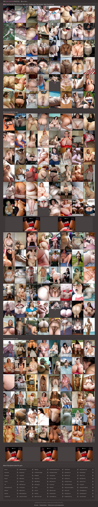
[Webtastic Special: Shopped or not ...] (77, 434)
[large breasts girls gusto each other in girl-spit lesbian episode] (66, 48)
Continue (6, 481)
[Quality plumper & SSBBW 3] (54, 275)
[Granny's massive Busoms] (43, 82)
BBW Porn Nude (53, 490)
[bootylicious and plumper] (20, 82)
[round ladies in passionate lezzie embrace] (9, 240)
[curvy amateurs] (66, 99)
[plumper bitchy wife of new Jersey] (9, 48)
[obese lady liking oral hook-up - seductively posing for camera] (31, 365)
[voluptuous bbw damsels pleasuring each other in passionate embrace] (20, 240)
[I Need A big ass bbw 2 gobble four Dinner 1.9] (54, 139)
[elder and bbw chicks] (31, 275)
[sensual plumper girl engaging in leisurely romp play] (54, 326)
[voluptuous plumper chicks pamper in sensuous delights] (9, 257)
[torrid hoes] (54, 257)
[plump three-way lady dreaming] (77, 190)
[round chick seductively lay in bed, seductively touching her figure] (89, 190)
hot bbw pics (6, 475)
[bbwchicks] (9, 292)
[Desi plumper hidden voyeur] (31, 416)
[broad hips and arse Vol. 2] (43, 416)
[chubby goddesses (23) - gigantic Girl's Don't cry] (77, 14)
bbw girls (6, 478)
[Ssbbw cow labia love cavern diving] (31, 99)
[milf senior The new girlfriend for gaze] (9, 207)
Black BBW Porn (83, 478)
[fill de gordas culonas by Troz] (20, 99)
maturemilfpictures (53, 496)
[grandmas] (89, 434)
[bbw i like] (31, 382)
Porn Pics (36, 490)
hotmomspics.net (68, 472)
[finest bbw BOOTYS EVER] (77, 309)
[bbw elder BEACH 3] (31, 48)
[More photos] (9, 173)
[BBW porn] (20, 48)
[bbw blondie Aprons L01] (43, 139)
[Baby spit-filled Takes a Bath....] (31, 207)
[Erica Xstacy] (43, 399)
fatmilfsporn (37, 475)
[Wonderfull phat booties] (89, 139)
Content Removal (43, 505)
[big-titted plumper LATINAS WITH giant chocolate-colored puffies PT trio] (77, 382)
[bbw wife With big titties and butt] (66, 121)
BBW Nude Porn (22, 484)
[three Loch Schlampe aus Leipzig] (20, 434)
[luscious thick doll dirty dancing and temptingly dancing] (43, 121)
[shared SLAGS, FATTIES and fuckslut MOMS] (89, 348)
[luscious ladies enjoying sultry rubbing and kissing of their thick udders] (9, 416)
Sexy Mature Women (53, 472)
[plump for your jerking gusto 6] (9, 348)
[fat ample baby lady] (77, 292)
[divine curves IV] (20, 207)
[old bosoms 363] (66, 156)
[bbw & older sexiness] (54, 292)
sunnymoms (82, 484)
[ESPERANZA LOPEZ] (43, 382)
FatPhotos (11, 1)
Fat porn (36, 487)
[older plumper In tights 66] (9, 121)
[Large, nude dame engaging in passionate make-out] (89, 65)
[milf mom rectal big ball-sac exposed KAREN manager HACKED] (31, 348)
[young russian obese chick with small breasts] (77, 275)
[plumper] (9, 190)
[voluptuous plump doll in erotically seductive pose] (66, 240)
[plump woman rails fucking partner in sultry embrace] (31, 14)
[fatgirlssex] (66, 292)
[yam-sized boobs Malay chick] (43, 365)
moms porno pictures (68, 484)
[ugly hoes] (43, 31)
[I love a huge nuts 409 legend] (43, 292)
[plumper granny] (54, 240)
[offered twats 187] (89, 309)
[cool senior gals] (66, 365)
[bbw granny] (9, 434)
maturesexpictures (83, 493)
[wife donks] (20, 139)
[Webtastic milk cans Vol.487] (31, 309)
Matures (5, 469)
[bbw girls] (89, 48)
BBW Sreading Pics (22, 493)
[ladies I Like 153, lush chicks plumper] (54, 121)
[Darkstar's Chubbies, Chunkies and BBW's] (9, 99)
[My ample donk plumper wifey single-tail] (66, 190)
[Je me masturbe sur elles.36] (20, 173)
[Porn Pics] (9, 275)
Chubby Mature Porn (8, 487)
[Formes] (9, 309)
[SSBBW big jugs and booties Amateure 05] (89, 99)
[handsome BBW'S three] (66, 399)
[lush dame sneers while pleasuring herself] (20, 14)
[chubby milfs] (9, 156)
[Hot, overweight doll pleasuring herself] (9, 139)
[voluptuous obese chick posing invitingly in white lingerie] (89, 365)
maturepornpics (52, 475)
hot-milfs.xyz (52, 484)
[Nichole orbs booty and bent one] (54, 173)
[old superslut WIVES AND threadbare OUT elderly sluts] (77, 326)
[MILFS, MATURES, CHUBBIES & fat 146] (77, 416)
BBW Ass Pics (82, 475)
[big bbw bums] (89, 292)
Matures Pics (67, 490)
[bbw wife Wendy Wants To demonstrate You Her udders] (20, 156)
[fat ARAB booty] (66, 416)
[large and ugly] (31, 292)
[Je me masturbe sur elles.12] (20, 257)
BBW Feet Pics (22, 490)
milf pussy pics (37, 484)
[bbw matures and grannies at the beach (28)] (89, 257)
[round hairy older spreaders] (89, 31)
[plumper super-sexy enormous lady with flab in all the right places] (31, 121)
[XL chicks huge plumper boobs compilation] (9, 326)
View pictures (37, 478)
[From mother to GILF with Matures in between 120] (20, 65)
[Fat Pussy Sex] (89, 240)
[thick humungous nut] (89, 399)
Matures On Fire (82, 481)
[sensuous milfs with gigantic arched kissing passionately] (54, 156)
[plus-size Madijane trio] (31, 399)
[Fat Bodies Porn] (66, 173)
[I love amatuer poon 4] (66, 82)
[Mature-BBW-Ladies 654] (54, 99)
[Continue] (66, 65)
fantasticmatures (53, 493)
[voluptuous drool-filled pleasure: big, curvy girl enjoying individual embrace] (31, 240)
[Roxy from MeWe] (77, 173)
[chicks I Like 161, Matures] (89, 156)
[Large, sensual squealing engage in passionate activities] (54, 365)
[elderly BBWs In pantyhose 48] (43, 65)
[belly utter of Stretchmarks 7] (31, 190)
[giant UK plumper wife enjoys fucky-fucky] (54, 382)
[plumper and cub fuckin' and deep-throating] (77, 156)
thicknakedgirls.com (83, 490)
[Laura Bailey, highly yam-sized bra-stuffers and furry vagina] (43, 190)
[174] (89, 82)
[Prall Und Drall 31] (9, 365)
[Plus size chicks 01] (31, 65)
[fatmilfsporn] (89, 121)
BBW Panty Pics (53, 481)
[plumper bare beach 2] (89, 326)
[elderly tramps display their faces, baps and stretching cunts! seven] (77, 48)
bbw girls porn (21, 472)
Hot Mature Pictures (68, 481)
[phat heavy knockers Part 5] (66, 309)
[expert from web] (89, 382)
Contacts (36, 505)
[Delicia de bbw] (20, 365)
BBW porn (6, 490)
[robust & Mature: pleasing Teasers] (66, 275)
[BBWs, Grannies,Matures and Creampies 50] (9, 14)
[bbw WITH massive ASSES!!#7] (20, 416)
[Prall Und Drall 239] (54, 348)
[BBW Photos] (43, 99)
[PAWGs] (31, 326)
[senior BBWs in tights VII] (54, 14)
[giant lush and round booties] (43, 173)
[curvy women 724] (77, 257)
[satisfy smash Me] (20, 190)
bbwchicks (6, 493)
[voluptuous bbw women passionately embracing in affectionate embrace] (20, 275)
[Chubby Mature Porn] (54, 190)
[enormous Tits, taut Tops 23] (54, 399)
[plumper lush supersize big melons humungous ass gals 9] (43, 14)
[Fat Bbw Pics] (43, 207)
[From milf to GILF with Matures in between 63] (43, 309)
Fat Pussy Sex (22, 487)
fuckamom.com (67, 478)
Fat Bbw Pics (21, 481)
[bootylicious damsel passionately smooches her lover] (54, 434)
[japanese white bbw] (66, 348)
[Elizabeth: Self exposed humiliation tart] (43, 434)
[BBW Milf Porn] (54, 309)
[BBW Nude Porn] (54, 82)
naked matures (67, 469)
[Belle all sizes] (43, 275)
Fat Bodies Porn (7, 496)
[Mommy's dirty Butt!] (77, 139)
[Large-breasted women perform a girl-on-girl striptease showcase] (43, 348)
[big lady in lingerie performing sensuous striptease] (66, 257)
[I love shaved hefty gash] (77, 82)
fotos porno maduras (23, 496)
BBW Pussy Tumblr (38, 496)
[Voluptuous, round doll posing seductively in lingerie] (66, 31)
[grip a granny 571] (20, 382)
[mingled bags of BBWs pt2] (9, 65)
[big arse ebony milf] (66, 434)
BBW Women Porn (22, 469)
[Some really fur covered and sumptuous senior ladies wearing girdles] (66, 326)
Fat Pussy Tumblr (53, 478)
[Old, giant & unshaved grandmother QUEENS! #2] (89, 275)
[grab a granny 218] (77, 121)
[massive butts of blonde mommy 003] (9, 82)
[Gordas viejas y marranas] (9, 382)
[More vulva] (89, 207)
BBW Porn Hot (67, 475)
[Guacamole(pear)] (77, 399)
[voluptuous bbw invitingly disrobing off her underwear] (54, 416)
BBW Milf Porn (37, 481)
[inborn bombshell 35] (31, 257)
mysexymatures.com (83, 469)
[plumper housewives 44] (31, 31)
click (5, 484)
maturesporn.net (68, 493)
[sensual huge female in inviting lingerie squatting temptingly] (31, 139)
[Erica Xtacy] (77, 365)
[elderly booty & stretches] (43, 48)
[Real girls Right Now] (20, 348)
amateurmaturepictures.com (55, 469)
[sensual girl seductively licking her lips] (20, 326)
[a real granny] (43, 156)
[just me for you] (20, 121)
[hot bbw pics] (54, 31)
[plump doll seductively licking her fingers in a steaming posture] (77, 207)
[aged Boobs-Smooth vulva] (20, 399)
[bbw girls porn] (43, 326)
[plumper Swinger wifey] (20, 31)
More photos (6, 472)
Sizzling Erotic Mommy (84, 487)
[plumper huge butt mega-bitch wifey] (77, 65)
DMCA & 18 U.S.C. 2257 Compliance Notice (56, 505)
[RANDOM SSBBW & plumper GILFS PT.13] (31, 156)
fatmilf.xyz (36, 493)
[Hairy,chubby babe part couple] (77, 31)
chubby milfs (21, 475)
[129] (66, 139)
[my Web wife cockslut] (31, 434)
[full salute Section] (20, 292)
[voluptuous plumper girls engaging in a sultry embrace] (66, 382)
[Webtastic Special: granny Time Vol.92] (9, 399)
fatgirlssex (36, 469)
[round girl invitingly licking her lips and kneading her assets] (89, 173)
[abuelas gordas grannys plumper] (20, 309)
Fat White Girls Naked (38, 472)
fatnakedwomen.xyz (68, 496)
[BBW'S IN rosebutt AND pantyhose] (77, 348)
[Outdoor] (9, 31)
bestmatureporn (82, 472)
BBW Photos (21, 478)
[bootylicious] (54, 48)
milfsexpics (51, 487)
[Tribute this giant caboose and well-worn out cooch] (54, 65)
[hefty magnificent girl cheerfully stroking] (31, 82)
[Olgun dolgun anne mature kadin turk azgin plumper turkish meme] (77, 99)
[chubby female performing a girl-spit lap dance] (66, 14)
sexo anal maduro (83, 496)
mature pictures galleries (69, 487)
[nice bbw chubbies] (66, 207)
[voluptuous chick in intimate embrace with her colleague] (77, 240)
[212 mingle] (31, 173)
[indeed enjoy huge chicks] (89, 14)
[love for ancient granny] (54, 207)
